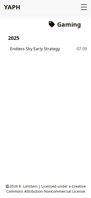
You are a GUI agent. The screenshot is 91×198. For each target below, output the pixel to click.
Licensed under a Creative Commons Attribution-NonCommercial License (46, 189)
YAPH (12, 7)
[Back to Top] (82, 189)
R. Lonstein (28, 186)
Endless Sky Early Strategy (35, 49)
